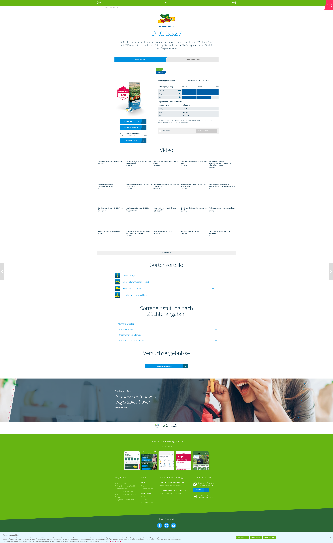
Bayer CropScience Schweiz (126, 494)
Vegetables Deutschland (125, 500)
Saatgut (145, 499)
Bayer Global (121, 483)
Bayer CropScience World (126, 486)
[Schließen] (330, 538)
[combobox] (166, 366)
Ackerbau (146, 497)
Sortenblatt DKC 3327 (131, 121)
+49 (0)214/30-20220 (206, 497)
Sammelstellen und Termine (171, 486)
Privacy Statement (115, 541)
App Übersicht (167, 447)
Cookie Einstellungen (242, 537)
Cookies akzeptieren (269, 537)
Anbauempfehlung (193, 60)
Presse (119, 497)
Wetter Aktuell (148, 489)
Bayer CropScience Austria (126, 491)
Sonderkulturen (148, 502)
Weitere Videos (166, 253)
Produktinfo (140, 60)
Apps (144, 486)
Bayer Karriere (122, 489)
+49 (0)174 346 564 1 (206, 485)
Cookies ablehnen (256, 537)
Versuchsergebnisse (131, 127)
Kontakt (198, 490)
